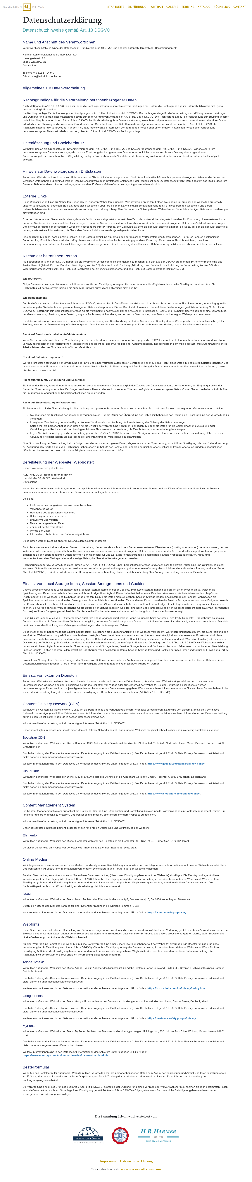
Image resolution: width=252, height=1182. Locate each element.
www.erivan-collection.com (141, 1168)
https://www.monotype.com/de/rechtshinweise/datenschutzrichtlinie (65, 1055)
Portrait (156, 6)
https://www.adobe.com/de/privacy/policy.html (176, 988)
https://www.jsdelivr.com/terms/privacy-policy (176, 763)
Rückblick (221, 6)
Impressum (108, 1161)
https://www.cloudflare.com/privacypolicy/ (173, 793)
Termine (188, 6)
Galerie (172, 6)
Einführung (136, 6)
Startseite (116, 6)
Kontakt (239, 6)
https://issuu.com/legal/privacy (166, 912)
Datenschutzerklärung (136, 1161)
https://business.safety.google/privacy (171, 1018)
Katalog (204, 6)
